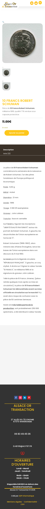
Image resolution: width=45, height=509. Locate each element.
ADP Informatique (26, 496)
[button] (3, 22)
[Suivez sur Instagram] (20, 397)
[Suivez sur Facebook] (16, 397)
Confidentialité (30, 502)
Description (8, 149)
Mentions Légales (14, 502)
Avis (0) (6, 153)
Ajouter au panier (16, 133)
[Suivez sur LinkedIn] (24, 397)
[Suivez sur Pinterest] (29, 397)
